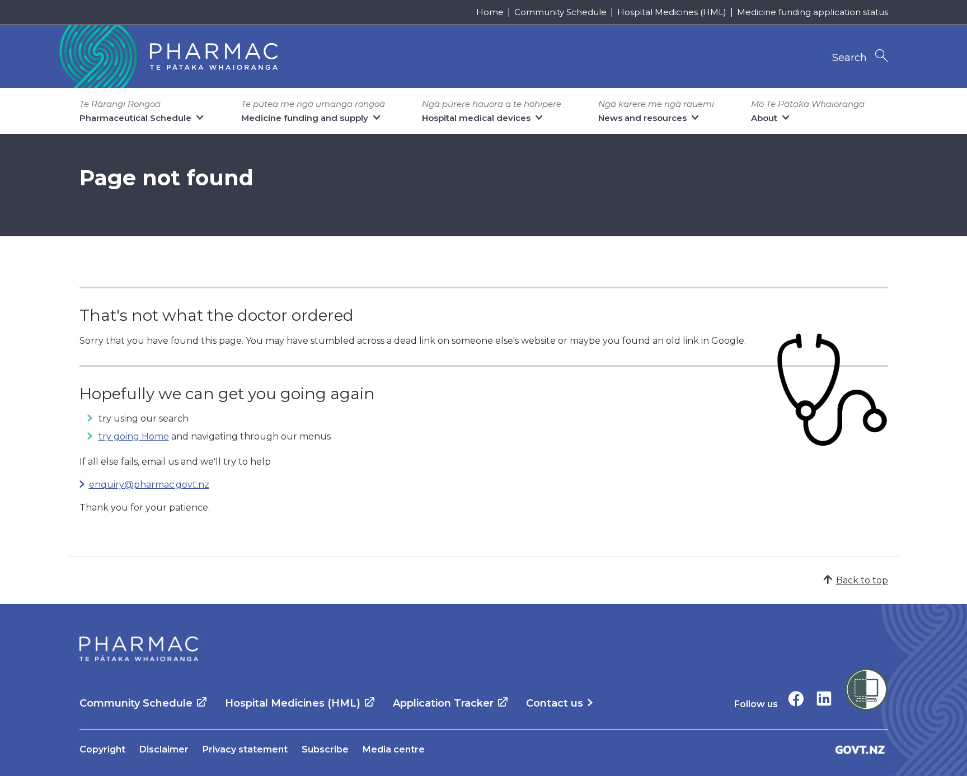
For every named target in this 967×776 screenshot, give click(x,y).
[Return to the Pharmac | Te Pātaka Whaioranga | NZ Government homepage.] (167, 56)
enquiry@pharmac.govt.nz (149, 484)
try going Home (133, 436)
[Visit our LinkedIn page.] (824, 698)
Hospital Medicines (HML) (671, 12)
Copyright (102, 749)
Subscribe (325, 749)
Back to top (862, 580)
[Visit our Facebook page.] (796, 698)
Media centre (394, 749)
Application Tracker (443, 703)
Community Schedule (560, 12)
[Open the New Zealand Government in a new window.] (860, 749)
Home (490, 12)
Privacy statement (245, 749)
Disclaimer (164, 749)
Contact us (554, 703)
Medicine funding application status (812, 12)
